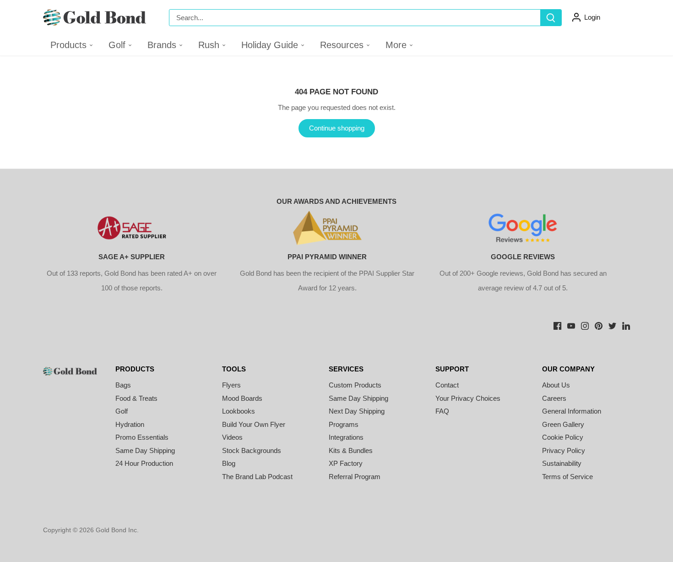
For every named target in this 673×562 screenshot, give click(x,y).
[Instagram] (585, 325)
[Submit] (550, 18)
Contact (447, 385)
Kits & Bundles (351, 450)
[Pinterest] (598, 325)
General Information (571, 411)
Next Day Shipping (357, 411)
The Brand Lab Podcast (257, 476)
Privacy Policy (563, 450)
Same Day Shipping (145, 450)
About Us (556, 385)
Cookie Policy (562, 437)
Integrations (346, 437)
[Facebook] (557, 325)
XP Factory (346, 463)
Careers (554, 398)
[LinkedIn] (626, 325)
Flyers (231, 385)
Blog (228, 463)
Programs (343, 424)
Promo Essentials (141, 437)
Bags (123, 385)
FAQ (442, 411)
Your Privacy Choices (467, 398)
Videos (232, 437)
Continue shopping (336, 128)
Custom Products (355, 385)
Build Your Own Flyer (253, 424)
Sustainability (561, 463)
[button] (120, 45)
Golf (121, 411)
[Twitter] (612, 325)
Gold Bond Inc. (117, 530)
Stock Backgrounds (251, 450)
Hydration (129, 424)
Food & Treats (136, 398)
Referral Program (354, 476)
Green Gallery (563, 424)
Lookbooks (238, 411)
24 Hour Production (144, 463)
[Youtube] (571, 325)
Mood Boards (242, 398)
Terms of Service (567, 476)
